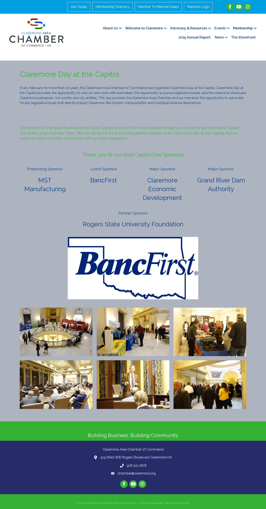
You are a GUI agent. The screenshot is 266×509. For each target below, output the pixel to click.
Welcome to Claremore (144, 28)
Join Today (78, 7)
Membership (243, 28)
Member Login (198, 7)
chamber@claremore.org (137, 473)
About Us (110, 28)
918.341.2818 (137, 465)
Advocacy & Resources (188, 28)
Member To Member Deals (158, 7)
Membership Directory (112, 7)
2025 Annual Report (195, 37)
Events (220, 28)
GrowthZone (181, 503)
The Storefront (243, 37)
